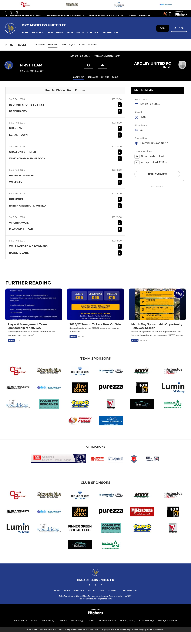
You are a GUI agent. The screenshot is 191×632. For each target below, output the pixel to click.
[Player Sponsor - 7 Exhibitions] (111, 404)
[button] (25, 33)
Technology (77, 620)
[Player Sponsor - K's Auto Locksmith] (142, 404)
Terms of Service (107, 620)
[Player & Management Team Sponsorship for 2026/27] (33, 304)
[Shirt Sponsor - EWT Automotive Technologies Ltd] (142, 371)
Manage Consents (167, 620)
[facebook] (5, 12)
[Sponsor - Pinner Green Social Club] (80, 528)
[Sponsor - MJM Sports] (142, 512)
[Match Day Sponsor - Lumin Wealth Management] (173, 388)
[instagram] (17, 12)
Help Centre (20, 620)
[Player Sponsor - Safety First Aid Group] (173, 404)
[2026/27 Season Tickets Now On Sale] (95, 304)
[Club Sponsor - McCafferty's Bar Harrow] (72, 5)
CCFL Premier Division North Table (22, 15)
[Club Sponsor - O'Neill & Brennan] (25, 5)
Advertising (48, 620)
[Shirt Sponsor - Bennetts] (111, 371)
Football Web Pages (139, 15)
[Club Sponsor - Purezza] (111, 388)
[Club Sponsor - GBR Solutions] (18, 388)
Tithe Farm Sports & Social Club (106, 15)
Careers (63, 620)
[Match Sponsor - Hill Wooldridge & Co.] (18, 404)
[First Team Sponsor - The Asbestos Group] (173, 371)
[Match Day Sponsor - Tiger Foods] (142, 388)
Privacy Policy (127, 620)
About (34, 620)
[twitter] (11, 12)
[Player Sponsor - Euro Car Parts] (80, 404)
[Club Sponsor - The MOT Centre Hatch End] (119, 5)
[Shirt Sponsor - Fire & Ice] (80, 388)
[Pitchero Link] (181, 15)
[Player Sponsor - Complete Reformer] (49, 404)
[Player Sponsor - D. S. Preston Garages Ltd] (111, 421)
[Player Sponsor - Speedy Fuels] (80, 421)
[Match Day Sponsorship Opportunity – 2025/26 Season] (157, 304)
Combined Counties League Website (65, 15)
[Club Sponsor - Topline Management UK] (166, 5)
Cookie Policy (146, 620)
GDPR (91, 620)
